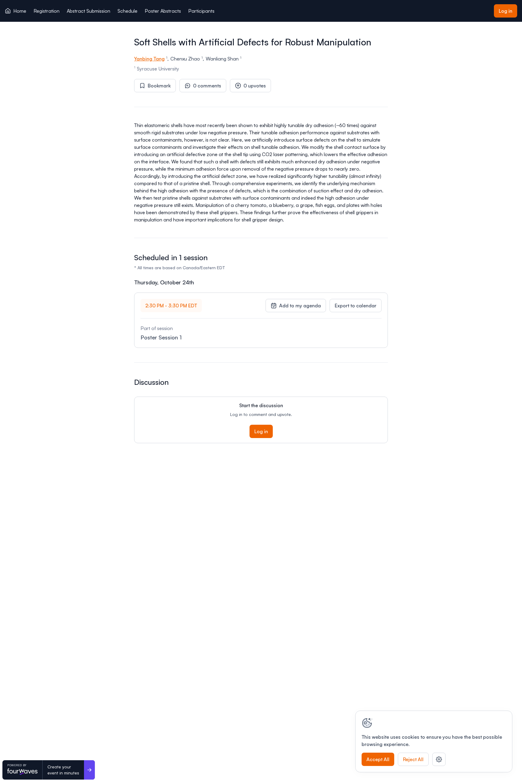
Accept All (377, 759)
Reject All (413, 759)
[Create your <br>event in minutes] (89, 770)
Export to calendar (355, 306)
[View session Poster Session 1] (261, 320)
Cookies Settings (439, 759)
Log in (505, 11)
